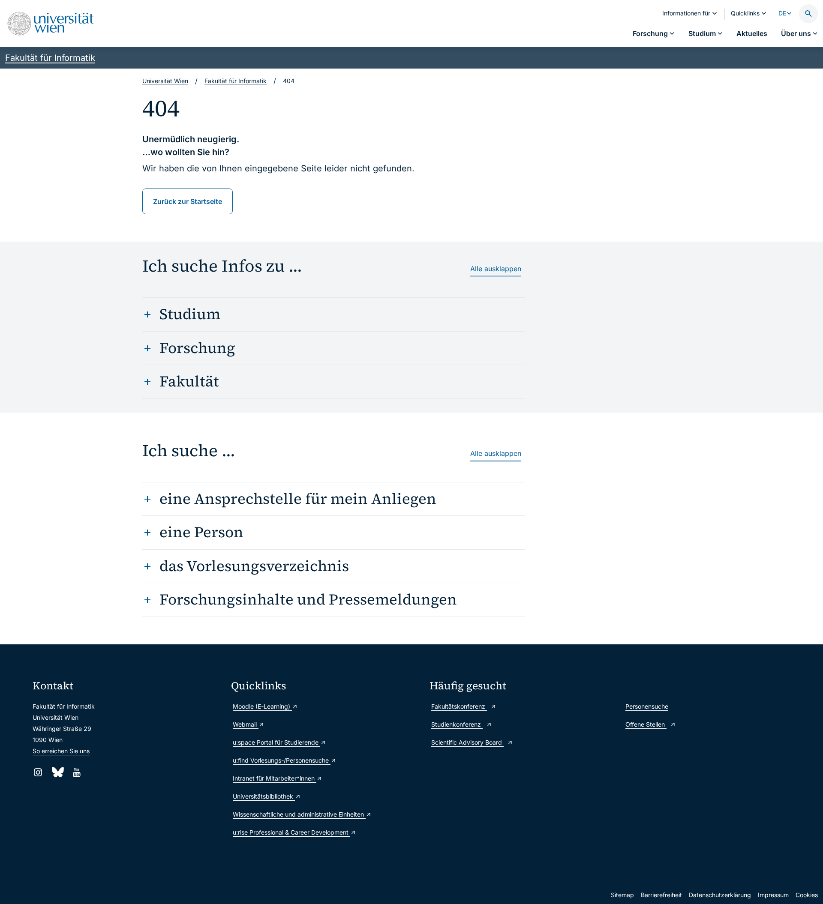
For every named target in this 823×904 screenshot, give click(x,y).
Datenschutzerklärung (720, 894)
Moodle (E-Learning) (262, 706)
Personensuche (646, 706)
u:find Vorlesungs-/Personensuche (281, 760)
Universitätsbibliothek (264, 796)
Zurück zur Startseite (187, 201)
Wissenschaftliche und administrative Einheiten (299, 814)
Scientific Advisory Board (467, 742)
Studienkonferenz (457, 724)
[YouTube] (76, 772)
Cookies (807, 894)
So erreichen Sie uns (61, 750)
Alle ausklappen (495, 268)
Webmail (245, 724)
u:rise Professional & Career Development (291, 832)
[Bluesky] (57, 772)
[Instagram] (38, 772)
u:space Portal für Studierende (276, 742)
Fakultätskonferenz (459, 706)
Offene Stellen (646, 724)
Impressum (773, 894)
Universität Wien (165, 80)
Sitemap (622, 894)
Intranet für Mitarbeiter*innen (274, 778)
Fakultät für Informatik (50, 58)
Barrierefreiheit (661, 894)
